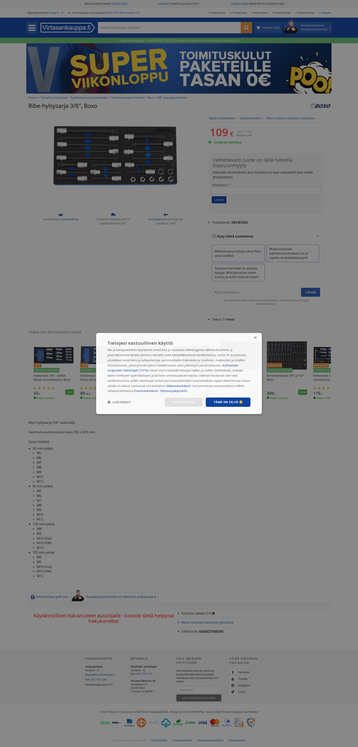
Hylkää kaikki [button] (184, 402)
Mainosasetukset (178, 386)
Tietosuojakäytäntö (173, 391)
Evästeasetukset (146, 391)
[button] (119, 402)
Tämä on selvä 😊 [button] (228, 402)
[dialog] (179, 373)
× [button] (255, 337)
